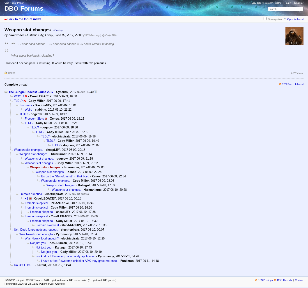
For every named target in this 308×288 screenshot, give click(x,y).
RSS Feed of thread (292, 84)
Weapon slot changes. (28, 149)
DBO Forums (24, 8)
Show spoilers (275, 19)
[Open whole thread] (95, 92)
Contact (299, 280)
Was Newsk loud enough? (36, 234)
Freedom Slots (34, 118)
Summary (25, 105)
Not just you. (38, 243)
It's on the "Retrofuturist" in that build (65, 176)
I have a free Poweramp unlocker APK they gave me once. (79, 260)
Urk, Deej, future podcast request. (36, 229)
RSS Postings (265, 280)
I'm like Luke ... (24, 265)
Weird (28, 109)
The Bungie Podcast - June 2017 (31, 92)
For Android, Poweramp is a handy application (65, 256)
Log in (288, 3)
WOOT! (19, 96)
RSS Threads (284, 280)
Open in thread (295, 19)
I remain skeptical (31, 194)
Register (298, 3)
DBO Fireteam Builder (269, 3)
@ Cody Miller (109, 35)
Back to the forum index (24, 19)
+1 (26, 198)
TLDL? (18, 100)
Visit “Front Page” (14, 3)
